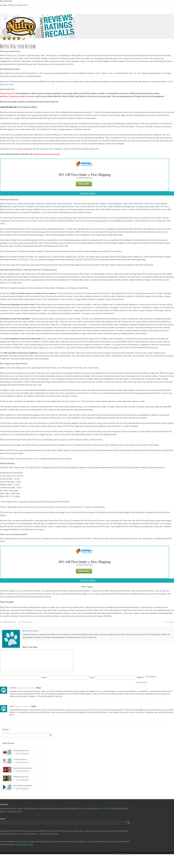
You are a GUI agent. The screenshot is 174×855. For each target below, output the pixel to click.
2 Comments (170, 622)
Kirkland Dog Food (21, 750)
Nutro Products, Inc (30, 73)
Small (56, 209)
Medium (63, 209)
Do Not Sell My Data (24, 844)
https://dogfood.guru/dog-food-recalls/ (19, 96)
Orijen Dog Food (20, 759)
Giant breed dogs (87, 209)
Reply (38, 687)
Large (73, 209)
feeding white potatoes (19, 417)
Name (44, 677)
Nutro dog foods (39, 64)
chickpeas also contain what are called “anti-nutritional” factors (108, 327)
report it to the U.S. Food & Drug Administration (84, 143)
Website (140, 677)
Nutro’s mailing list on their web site (15, 593)
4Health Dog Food (20, 777)
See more (92, 637)
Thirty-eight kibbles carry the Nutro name (60, 243)
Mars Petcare (77, 55)
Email (91, 677)
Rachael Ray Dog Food (22, 768)
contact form (107, 808)
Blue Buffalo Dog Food (22, 785)
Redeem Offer (83, 184)
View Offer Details (87, 193)
